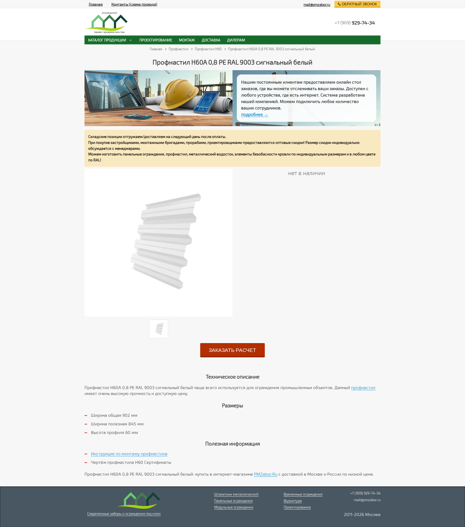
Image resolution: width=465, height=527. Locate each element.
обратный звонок (359, 4)
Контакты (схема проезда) (134, 4)
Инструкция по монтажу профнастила (129, 453)
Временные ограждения (303, 494)
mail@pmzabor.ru (317, 4)
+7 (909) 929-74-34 (365, 493)
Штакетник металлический (236, 494)
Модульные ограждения (233, 507)
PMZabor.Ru (265, 473)
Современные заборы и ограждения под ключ (124, 513)
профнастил (363, 387)
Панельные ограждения (233, 500)
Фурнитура (293, 500)
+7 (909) (355, 23)
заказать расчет (232, 350)
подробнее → (254, 114)
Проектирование (297, 507)
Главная (96, 4)
